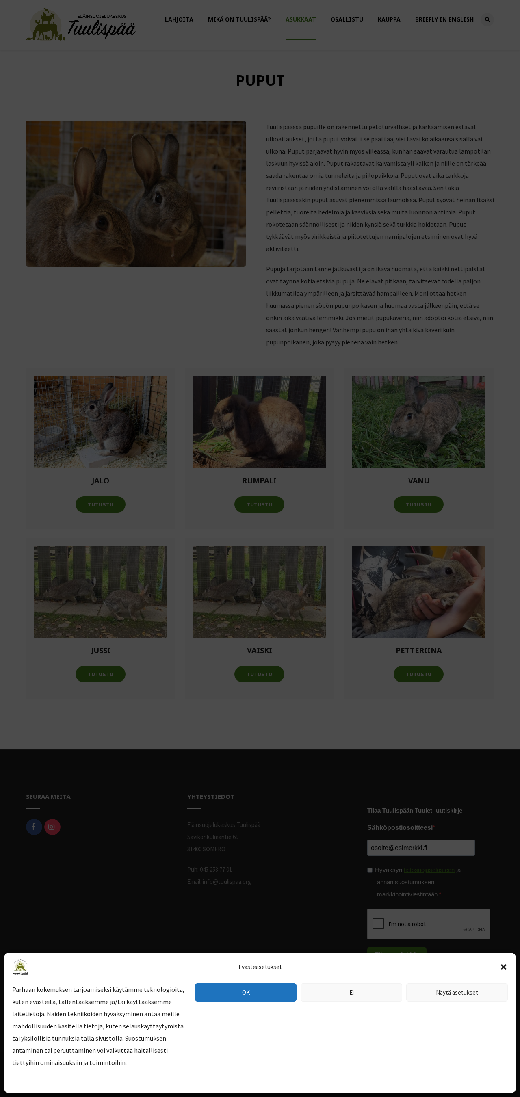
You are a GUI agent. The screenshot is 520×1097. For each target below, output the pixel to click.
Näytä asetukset (457, 992)
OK (246, 992)
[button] (504, 967)
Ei (351, 992)
